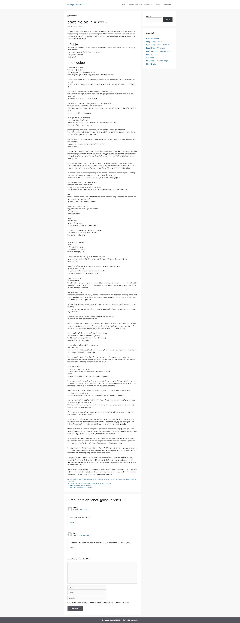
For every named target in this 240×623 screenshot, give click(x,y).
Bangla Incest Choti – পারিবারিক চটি (139, 5)
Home (124, 5)
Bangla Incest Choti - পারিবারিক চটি (94, 479)
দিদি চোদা (80, 483)
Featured (149, 54)
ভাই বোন (109, 483)
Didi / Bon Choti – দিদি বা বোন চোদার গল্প (158, 51)
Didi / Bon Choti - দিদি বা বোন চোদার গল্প (114, 479)
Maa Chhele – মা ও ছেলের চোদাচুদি (157, 61)
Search (149, 16)
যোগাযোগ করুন (167, 5)
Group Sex (150, 58)
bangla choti (73, 483)
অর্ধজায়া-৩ (73, 44)
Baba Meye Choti (152, 38)
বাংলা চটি (104, 483)
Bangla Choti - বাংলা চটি (76, 479)
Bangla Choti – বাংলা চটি (154, 42)
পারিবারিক (95, 483)
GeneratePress (133, 620)
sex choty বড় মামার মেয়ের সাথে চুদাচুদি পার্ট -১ (81, 485)
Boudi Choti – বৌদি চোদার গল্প (155, 48)
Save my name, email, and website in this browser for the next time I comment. (99, 602)
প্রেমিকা (99, 483)
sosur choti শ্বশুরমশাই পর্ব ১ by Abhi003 (81, 487)
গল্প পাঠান (158, 5)
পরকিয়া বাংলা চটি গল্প (87, 483)
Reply (72, 522)
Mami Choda (151, 64)
